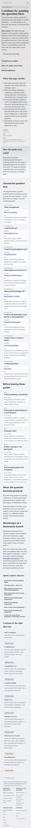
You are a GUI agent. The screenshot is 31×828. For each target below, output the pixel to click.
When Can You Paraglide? (19, 796)
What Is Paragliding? (8, 792)
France (4, 814)
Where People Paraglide (19, 800)
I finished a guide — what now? (13, 585)
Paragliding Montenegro (12, 322)
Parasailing (8, 369)
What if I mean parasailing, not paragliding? (13, 611)
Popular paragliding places (13, 275)
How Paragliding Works (7, 801)
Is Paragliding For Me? (8, 795)
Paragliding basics (10, 254)
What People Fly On (21, 792)
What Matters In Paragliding (20, 804)
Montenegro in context (12, 296)
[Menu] (28, 2)
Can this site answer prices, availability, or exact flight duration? (14, 615)
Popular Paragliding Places (8, 811)
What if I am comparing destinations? (11, 603)
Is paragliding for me (11, 233)
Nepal (4, 820)
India (4, 817)
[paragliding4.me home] (6, 2)
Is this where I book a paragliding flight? (14, 581)
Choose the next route (11, 54)
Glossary (18, 813)
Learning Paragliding (21, 810)
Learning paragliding (11, 345)
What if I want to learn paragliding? (14, 607)
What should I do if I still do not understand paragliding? (13, 589)
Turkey (4, 822)
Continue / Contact (21, 818)
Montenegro (6, 825)
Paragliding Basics (7, 798)
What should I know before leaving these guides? (14, 593)
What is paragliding (10, 212)
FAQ (17, 816)
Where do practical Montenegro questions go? (13, 598)
